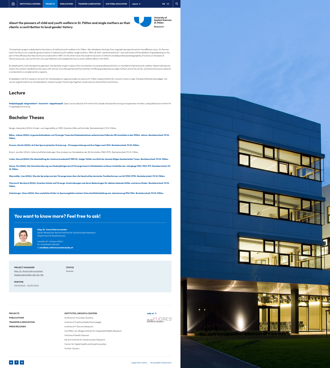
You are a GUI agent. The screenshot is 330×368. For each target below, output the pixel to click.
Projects (50, 4)
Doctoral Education (116, 4)
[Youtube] (22, 362)
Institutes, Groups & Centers (80, 313)
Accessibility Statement (160, 362)
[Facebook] (16, 362)
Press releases (17, 326)
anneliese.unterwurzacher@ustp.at (56, 247)
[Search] (176, 4)
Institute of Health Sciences (76, 335)
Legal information (139, 362)
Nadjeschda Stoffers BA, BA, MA (28, 275)
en (163, 4)
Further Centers (71, 348)
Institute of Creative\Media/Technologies (82, 322)
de (168, 4)
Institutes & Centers (30, 4)
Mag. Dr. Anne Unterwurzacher (52, 229)
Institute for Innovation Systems (78, 317)
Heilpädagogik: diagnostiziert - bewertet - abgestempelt (36, 103)
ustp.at (135, 4)
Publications (66, 4)
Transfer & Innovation (89, 4)
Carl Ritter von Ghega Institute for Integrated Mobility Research (93, 331)
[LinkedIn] (11, 362)
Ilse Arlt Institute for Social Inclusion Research (84, 339)
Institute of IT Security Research (78, 326)
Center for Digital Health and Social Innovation (85, 344)
